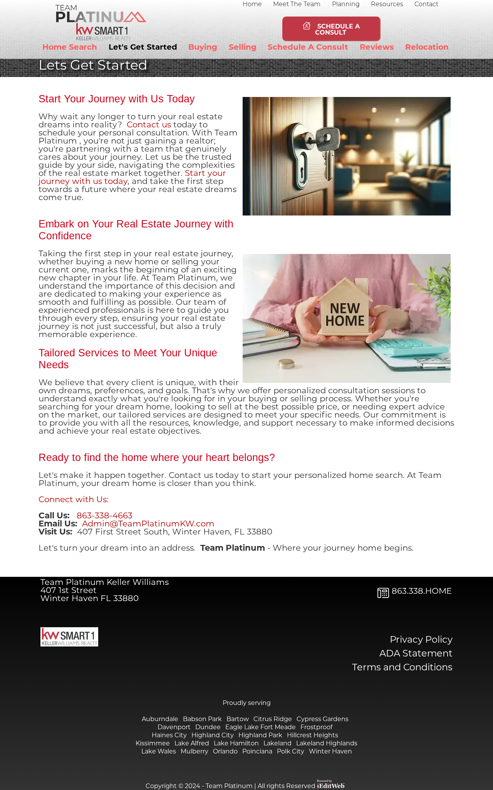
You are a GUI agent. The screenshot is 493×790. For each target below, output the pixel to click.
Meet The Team (296, 5)
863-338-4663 (104, 516)
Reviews (377, 48)
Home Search (69, 48)
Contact (426, 5)
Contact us (150, 125)
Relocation (427, 48)
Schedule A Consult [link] (336, 30)
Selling (243, 48)
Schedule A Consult (308, 48)
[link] (253, 4)
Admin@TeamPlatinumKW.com (148, 524)
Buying (202, 48)
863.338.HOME (422, 592)
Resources (387, 5)
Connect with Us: (74, 500)
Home (252, 5)
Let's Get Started (143, 48)
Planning (346, 5)
